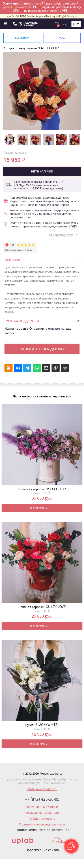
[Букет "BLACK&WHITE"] (42, 681)
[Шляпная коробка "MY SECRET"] (42, 445)
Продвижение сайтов (42, 850)
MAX (62, 38)
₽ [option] (74, 24)
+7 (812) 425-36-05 (42, 799)
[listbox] (76, 24)
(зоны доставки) (52, 188)
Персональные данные (42, 807)
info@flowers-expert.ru (42, 789)
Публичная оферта (42, 818)
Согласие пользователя (42, 813)
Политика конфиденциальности (42, 824)
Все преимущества (61, 235)
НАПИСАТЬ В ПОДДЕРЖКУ (42, 349)
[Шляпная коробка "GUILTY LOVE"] (42, 563)
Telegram (22, 38)
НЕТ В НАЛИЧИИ (42, 171)
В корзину (38, 508)
